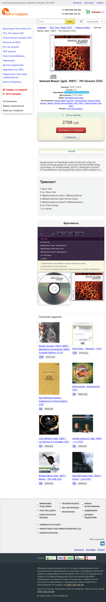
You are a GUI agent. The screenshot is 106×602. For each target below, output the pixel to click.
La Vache (44, 258)
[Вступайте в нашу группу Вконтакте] (102, 543)
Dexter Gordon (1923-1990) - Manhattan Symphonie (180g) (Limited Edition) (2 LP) (54, 349)
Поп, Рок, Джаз (47, 510)
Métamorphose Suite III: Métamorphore (54, 252)
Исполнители (10, 101)
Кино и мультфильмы (14, 56)
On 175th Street (46, 255)
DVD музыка (9, 51)
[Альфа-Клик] (91, 558)
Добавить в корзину (71, 130)
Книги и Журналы (12, 82)
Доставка (89, 3)
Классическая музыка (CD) (17, 37)
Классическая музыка (47, 516)
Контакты (77, 3)
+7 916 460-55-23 (71, 14)
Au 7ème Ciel (45, 242)
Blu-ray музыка (11, 47)
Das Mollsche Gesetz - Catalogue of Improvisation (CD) (53, 401)
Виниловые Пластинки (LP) (17, 28)
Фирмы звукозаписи (13, 106)
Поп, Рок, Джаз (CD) (13, 33)
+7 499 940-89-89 (71, 10)
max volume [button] (53, 234)
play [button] (66, 233)
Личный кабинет (94, 22)
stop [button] (73, 233)
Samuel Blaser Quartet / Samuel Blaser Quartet (74, 100)
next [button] (80, 233)
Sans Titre (44, 239)
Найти (70, 21)
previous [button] (60, 233)
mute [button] (42, 234)
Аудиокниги (9, 60)
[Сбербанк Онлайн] (51, 558)
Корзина (98, 12)
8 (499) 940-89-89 (74, 585)
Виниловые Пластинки (45, 505)
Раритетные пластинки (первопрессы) (15, 76)
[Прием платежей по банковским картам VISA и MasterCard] (65, 558)
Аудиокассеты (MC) (13, 69)
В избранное (70, 137)
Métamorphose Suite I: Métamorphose (53, 245)
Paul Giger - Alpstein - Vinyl (86, 348)
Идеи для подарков (13, 110)
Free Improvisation (75, 108)
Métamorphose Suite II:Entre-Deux (52, 248)
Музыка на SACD (11, 42)
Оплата (99, 3)
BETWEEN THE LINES (74, 98)
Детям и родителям (13, 65)
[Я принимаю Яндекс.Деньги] (80, 558)
